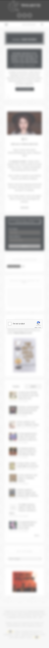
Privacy (36, 327)
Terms (39, 327)
